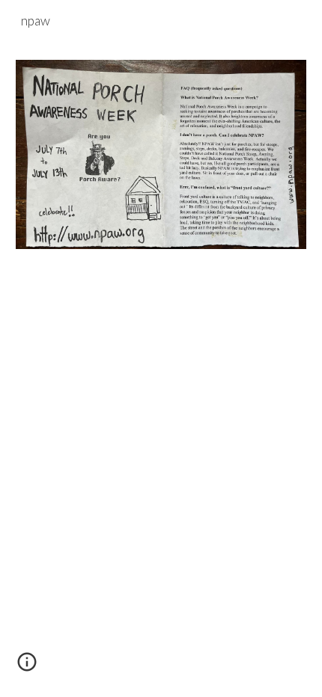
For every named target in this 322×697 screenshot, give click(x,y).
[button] (27, 667)
